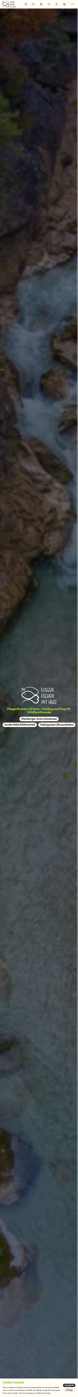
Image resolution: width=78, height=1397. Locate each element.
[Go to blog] (41, 4)
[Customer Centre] (57, 4)
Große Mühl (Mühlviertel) (19, 724)
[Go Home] (9, 4)
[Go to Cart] (64, 4)
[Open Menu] (72, 4)
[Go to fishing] (33, 4)
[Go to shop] (26, 4)
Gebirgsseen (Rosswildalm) (57, 724)
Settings (69, 1390)
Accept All (69, 1385)
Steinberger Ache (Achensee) (39, 718)
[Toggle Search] (49, 4)
